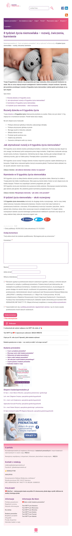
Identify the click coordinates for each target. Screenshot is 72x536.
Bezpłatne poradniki (11, 516)
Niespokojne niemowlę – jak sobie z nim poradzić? (32, 193)
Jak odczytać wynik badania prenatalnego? (20, 359)
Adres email (7, 272)
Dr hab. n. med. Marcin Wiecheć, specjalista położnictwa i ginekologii (25, 393)
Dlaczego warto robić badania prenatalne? (20, 353)
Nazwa (6, 267)
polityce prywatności (59, 302)
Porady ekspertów (10, 520)
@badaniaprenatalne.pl (19, 467)
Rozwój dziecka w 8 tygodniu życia (18, 98)
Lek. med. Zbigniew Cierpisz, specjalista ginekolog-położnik (22, 396)
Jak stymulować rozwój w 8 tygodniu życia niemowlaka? (26, 100)
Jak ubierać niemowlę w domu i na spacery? (30, 170)
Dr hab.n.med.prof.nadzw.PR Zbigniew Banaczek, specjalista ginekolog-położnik (28, 411)
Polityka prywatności (11, 502)
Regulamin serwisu (11, 504)
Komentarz (8, 240)
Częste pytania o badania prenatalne (18, 361)
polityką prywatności (28, 307)
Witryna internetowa (10, 277)
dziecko (10, 114)
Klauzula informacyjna (12, 506)
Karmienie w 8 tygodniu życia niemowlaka (21, 103)
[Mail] (15, 465)
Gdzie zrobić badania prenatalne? (17, 357)
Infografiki (8, 518)
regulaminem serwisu (42, 307)
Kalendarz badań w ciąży (15, 364)
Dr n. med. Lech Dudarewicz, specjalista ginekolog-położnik (22, 400)
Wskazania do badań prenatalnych (18, 355)
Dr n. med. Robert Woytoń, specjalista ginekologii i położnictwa (23, 407)
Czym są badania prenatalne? (16, 351)
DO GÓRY (36, 532)
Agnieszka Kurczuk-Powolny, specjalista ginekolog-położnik (22, 404)
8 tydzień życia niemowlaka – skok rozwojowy (22, 106)
